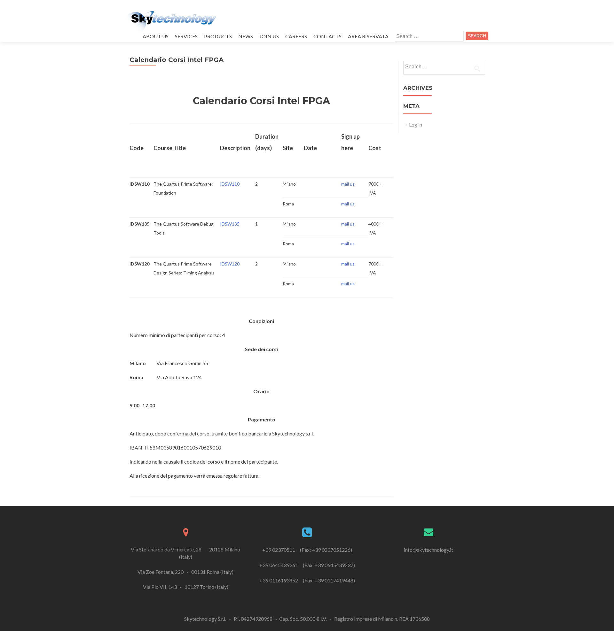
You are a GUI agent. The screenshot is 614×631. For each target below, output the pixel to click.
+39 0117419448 (334, 580)
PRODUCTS (218, 36)
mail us (348, 184)
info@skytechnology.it (428, 550)
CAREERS (296, 36)
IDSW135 (230, 224)
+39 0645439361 (279, 565)
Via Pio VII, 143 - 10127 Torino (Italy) (185, 587)
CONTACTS (327, 36)
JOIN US (269, 36)
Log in (415, 124)
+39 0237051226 (331, 550)
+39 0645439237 (334, 565)
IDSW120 (230, 263)
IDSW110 (230, 184)
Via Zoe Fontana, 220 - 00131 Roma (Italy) (185, 572)
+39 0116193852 (279, 580)
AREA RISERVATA (368, 36)
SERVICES (186, 36)
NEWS (245, 36)
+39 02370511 (279, 550)
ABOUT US (156, 36)
